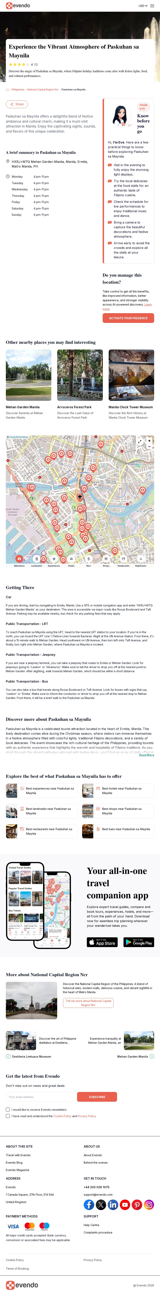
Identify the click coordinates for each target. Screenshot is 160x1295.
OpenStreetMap (19, 437)
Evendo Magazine (17, 1170)
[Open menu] (152, 5)
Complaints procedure (98, 1232)
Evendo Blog (14, 1162)
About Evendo (93, 1155)
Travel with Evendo (18, 1155)
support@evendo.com (98, 1194)
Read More (146, 755)
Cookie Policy (62, 1116)
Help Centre (91, 1225)
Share (19, 104)
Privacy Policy (87, 1116)
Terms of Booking (17, 1268)
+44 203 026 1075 (96, 1187)
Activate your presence (128, 318)
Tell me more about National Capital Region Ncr (88, 1003)
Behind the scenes (96, 1162)
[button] (80, 498)
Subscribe (97, 1097)
